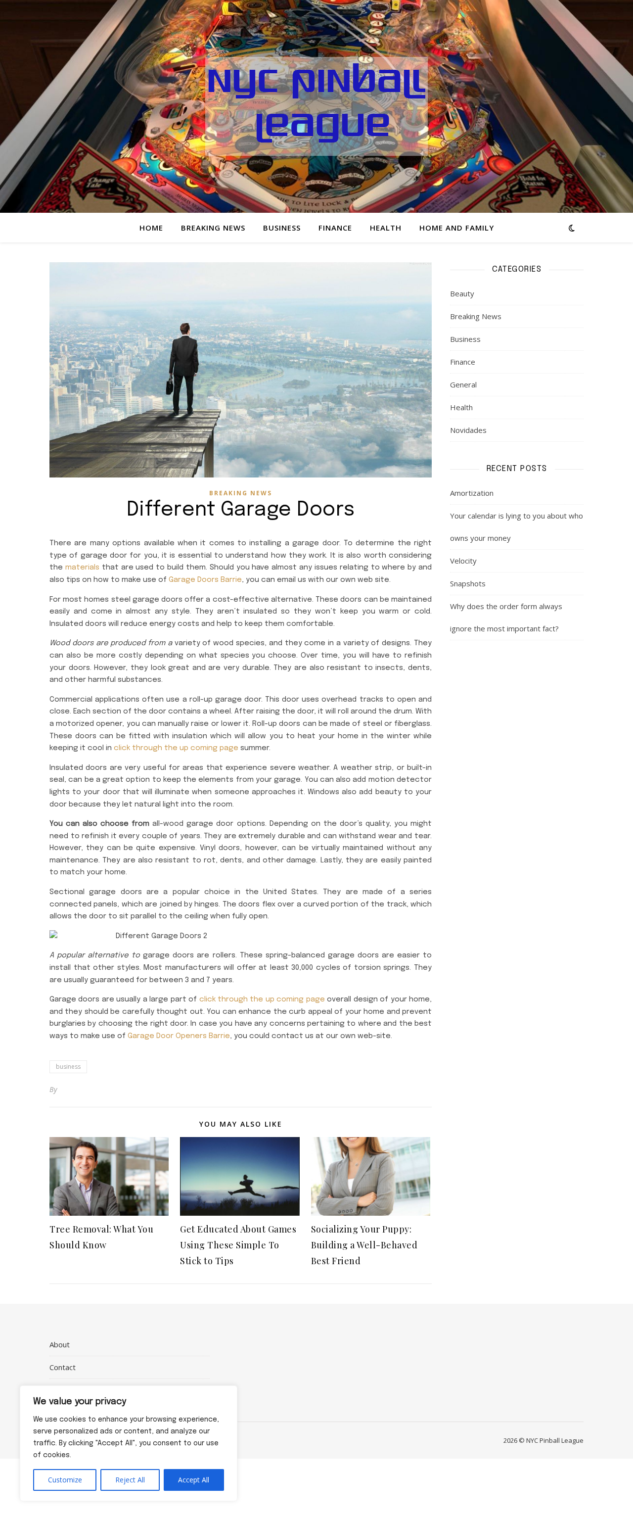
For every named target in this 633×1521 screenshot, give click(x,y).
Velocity (463, 561)
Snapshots (468, 583)
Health (386, 228)
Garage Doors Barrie (205, 580)
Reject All (130, 1479)
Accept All (193, 1479)
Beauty (462, 293)
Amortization (472, 493)
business (68, 1066)
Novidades (468, 430)
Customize (65, 1479)
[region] (128, 1443)
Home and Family (456, 228)
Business (282, 228)
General (463, 384)
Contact (62, 1367)
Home (151, 228)
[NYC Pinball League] (316, 106)
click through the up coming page (176, 748)
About (59, 1344)
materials (82, 567)
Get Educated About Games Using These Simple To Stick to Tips (238, 1245)
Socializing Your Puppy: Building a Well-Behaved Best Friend (364, 1245)
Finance (335, 228)
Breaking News (213, 228)
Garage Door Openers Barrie (179, 1036)
